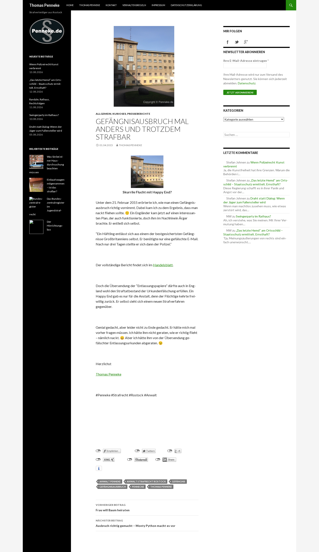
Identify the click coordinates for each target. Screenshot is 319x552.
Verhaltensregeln (134, 5)
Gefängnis (178, 481)
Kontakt (111, 5)
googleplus (246, 42)
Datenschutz (246, 83)
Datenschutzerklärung (186, 5)
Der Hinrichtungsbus (55, 225)
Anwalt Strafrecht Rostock (146, 481)
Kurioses (119, 113)
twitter (236, 42)
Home (70, 5)
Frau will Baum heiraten (113, 507)
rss (264, 42)
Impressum (158, 5)
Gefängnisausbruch (112, 486)
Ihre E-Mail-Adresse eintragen (246, 60)
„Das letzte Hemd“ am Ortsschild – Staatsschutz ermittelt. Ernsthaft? (255, 182)
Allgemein (103, 113)
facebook (227, 42)
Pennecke (138, 486)
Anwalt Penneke (110, 481)
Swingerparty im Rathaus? (253, 216)
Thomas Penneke (44, 5)
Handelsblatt (163, 265)
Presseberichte (138, 113)
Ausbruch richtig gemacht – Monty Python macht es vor (135, 523)
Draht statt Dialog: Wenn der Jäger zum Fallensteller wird (254, 200)
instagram (255, 42)
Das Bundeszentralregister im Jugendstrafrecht (46, 206)
